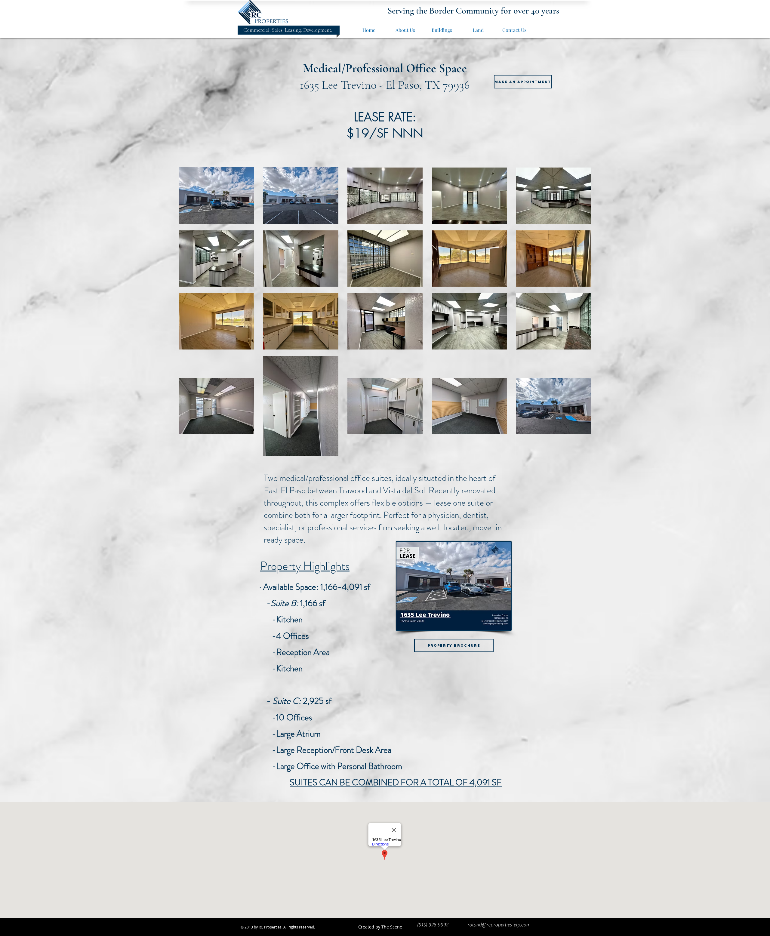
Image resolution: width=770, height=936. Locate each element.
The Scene (391, 927)
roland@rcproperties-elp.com (498, 925)
